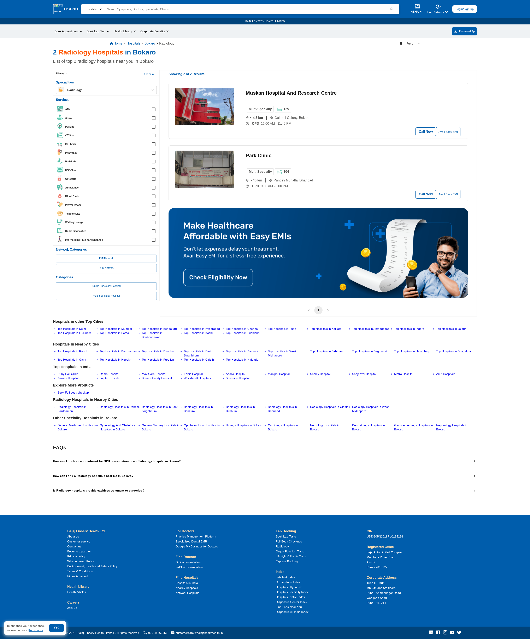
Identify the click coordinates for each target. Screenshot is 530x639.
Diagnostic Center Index (291, 602)
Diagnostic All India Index (292, 612)
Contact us (74, 546)
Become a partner (79, 551)
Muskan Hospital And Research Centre (291, 93)
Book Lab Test (96, 31)
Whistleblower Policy (80, 561)
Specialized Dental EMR (191, 541)
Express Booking (287, 561)
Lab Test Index (285, 577)
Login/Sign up (465, 9)
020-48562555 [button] (157, 632)
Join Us (72, 607)
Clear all (149, 74)
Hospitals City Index (289, 587)
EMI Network (106, 258)
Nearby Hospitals (187, 587)
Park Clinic (258, 155)
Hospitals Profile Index (290, 597)
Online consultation (188, 562)
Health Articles (76, 592)
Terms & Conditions (80, 571)
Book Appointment (66, 31)
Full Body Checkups (289, 541)
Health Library (123, 31)
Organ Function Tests (290, 551)
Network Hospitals (187, 592)
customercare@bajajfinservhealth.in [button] (199, 632)
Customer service (78, 541)
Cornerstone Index (288, 582)
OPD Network (106, 268)
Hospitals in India (187, 583)
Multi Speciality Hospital (106, 295)
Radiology (282, 546)
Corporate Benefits (152, 31)
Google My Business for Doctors (197, 546)
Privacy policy (76, 556)
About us (73, 536)
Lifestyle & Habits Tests (291, 556)
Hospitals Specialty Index (292, 592)
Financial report (77, 576)
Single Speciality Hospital (106, 286)
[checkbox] (107, 109)
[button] (432, 632)
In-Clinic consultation (189, 567)
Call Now (426, 131)
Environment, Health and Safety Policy (92, 566)
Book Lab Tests (286, 536)
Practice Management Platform (196, 536)
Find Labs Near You (289, 607)
